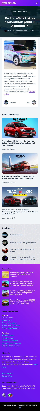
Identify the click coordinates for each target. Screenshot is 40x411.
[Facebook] (20, 408)
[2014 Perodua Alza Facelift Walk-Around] (5, 250)
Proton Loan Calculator (11, 325)
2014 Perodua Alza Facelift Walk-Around (22, 250)
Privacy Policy (7, 373)
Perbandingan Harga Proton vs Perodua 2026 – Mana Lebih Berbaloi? (22, 274)
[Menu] (37, 3)
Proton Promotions (9, 323)
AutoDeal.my (21, 405)
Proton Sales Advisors (10, 328)
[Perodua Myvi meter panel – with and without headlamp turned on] (5, 258)
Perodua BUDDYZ (16, 235)
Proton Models (7, 318)
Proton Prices (7, 320)
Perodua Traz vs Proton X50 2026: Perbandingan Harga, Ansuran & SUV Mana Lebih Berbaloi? (20, 212)
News (19, 11)
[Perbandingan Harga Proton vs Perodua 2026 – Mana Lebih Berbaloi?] (5, 274)
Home (14, 11)
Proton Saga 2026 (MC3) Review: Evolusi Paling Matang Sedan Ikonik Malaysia (18, 177)
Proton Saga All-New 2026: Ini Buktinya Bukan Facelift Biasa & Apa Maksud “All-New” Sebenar (19, 143)
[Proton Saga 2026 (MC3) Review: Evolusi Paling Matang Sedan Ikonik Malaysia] (20, 163)
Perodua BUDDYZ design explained (23, 243)
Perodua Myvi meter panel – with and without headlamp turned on (22, 258)
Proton (24, 11)
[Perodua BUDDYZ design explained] (5, 243)
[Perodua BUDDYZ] (5, 235)
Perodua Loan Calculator (11, 343)
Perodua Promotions (10, 341)
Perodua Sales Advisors (11, 346)
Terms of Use (7, 376)
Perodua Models (8, 335)
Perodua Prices (7, 338)
